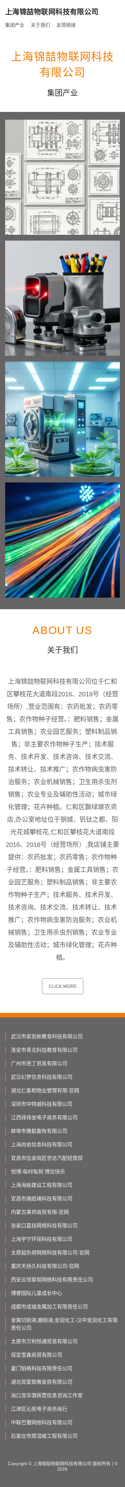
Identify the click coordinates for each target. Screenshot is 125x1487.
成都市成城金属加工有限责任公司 (49, 1306)
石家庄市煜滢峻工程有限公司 (44, 1436)
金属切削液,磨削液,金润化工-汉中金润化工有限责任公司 (64, 1324)
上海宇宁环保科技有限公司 (41, 1239)
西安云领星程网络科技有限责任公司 (52, 1279)
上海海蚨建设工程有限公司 (41, 1185)
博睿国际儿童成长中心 (36, 1293)
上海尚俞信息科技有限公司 (41, 1144)
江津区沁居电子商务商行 (39, 1409)
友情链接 (66, 25)
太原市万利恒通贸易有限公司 (44, 1341)
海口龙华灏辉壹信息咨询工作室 (47, 1395)
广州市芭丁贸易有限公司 (39, 1063)
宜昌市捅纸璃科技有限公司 (41, 1198)
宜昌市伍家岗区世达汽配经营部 (47, 1158)
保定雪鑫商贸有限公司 (36, 1355)
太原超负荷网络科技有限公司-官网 (50, 1252)
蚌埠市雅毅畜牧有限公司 (39, 1131)
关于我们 (40, 25)
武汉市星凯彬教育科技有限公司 (47, 1036)
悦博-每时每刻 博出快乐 (38, 1171)
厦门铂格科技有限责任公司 (41, 1368)
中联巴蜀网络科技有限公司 (41, 1422)
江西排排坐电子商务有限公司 (44, 1117)
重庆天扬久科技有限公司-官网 (45, 1266)
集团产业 (14, 25)
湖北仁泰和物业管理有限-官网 (45, 1090)
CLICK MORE (63, 986)
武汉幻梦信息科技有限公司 (41, 1077)
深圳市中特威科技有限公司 (41, 1104)
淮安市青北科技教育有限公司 (44, 1050)
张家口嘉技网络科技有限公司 (44, 1225)
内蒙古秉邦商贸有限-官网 (40, 1212)
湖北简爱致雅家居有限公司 (41, 1382)
